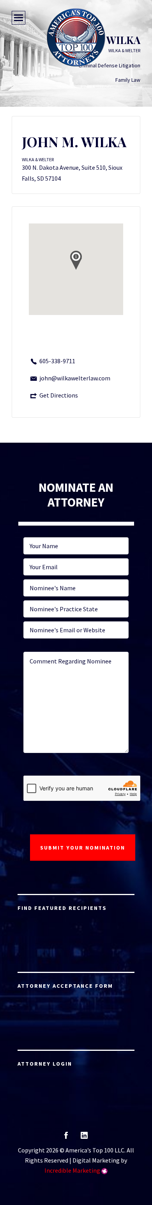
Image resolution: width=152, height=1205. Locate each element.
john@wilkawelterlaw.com (74, 378)
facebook (66, 1138)
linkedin (84, 1138)
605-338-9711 (57, 361)
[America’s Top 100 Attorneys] (76, 37)
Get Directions (58, 395)
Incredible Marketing (72, 1170)
